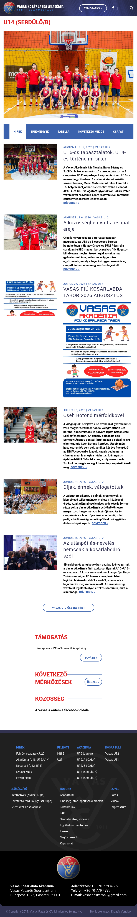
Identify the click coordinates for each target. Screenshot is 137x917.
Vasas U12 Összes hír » (68, 607)
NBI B (60, 753)
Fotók (114, 795)
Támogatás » (93, 8)
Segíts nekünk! (69, 837)
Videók (115, 801)
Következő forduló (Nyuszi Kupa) (31, 801)
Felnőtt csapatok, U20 (30, 753)
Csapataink (67, 795)
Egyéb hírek (23, 778)
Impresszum (118, 807)
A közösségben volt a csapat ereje (96, 225)
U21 (59, 760)
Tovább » (91, 657)
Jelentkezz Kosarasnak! (26, 807)
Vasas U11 (112, 760)
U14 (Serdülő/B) (87, 778)
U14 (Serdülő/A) (87, 772)
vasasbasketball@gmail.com (105, 895)
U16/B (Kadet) (86, 766)
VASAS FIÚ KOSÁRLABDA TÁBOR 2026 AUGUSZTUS (93, 292)
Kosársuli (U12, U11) (29, 766)
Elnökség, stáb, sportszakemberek (81, 801)
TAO (62, 813)
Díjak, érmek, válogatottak (93, 487)
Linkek (64, 831)
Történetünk (67, 807)
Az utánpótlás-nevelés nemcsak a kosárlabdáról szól (92, 549)
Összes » (93, 682)
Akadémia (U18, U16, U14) (32, 760)
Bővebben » (71, 203)
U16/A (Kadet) (86, 760)
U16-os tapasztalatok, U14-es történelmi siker (94, 155)
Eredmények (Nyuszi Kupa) (27, 795)
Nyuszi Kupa (24, 772)
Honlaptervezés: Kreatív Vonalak (110, 911)
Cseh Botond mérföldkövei (93, 415)
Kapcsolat (66, 843)
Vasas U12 (112, 753)
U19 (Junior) (85, 753)
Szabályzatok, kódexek (74, 819)
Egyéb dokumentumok (74, 825)
